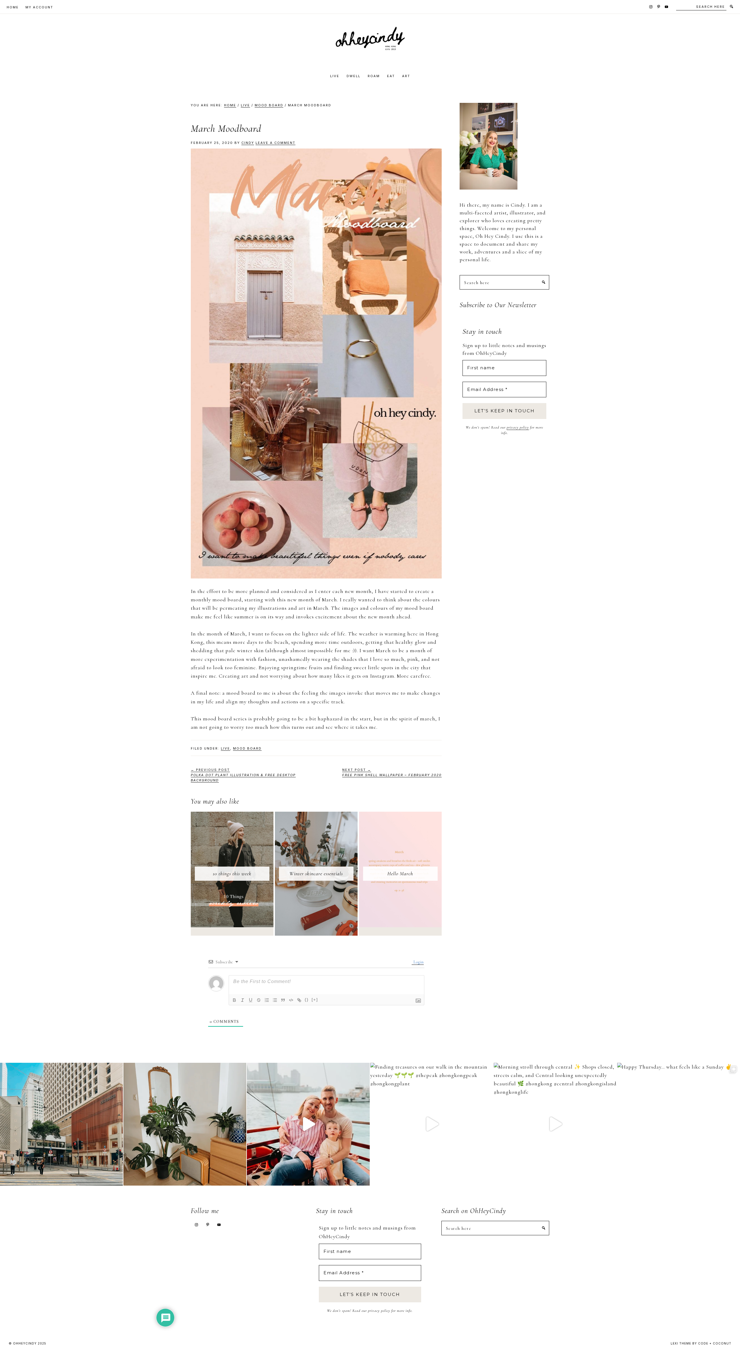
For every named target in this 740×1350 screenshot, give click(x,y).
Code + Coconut (714, 1343)
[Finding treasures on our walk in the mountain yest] (431, 1124)
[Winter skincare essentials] (316, 816)
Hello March (400, 873)
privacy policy (518, 427)
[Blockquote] (283, 1000)
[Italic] (242, 1000)
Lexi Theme (681, 1343)
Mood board (247, 748)
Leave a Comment (275, 143)
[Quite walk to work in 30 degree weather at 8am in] (61, 1124)
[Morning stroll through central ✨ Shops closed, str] (555, 1124)
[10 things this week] (232, 816)
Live (225, 748)
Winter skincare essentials (316, 873)
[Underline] (251, 1000)
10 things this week (232, 873)
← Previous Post (243, 775)
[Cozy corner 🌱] (184, 1124)
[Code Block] (291, 1000)
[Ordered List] (267, 1000)
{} (307, 999)
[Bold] (234, 1000)
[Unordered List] (275, 1000)
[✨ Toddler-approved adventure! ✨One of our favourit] (308, 1124)
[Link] (299, 1000)
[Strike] (259, 1000)
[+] (315, 999)
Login (418, 962)
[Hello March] (400, 816)
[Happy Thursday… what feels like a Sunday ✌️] (678, 1124)
